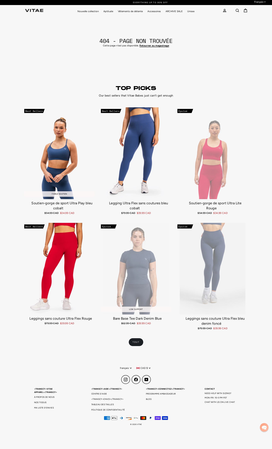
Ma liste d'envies (44, 408)
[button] (264, 427)
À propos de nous (44, 397)
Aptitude (108, 11)
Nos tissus (40, 402)
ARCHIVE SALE (174, 11)
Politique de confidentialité (108, 410)
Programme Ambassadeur (161, 394)
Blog (149, 399)
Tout (136, 342)
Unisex (191, 11)
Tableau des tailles (102, 404)
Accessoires (154, 11)
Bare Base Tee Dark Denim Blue (137, 318)
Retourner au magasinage (154, 45)
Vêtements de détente (130, 11)
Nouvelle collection (88, 11)
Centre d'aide (99, 394)
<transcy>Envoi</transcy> (107, 399)
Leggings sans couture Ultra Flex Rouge (60, 318)
